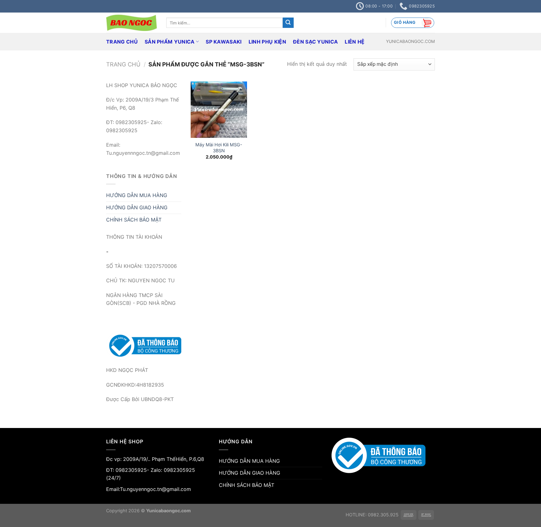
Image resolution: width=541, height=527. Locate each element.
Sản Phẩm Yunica (170, 42)
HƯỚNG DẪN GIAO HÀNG (136, 207)
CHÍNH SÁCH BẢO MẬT (134, 220)
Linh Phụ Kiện (267, 42)
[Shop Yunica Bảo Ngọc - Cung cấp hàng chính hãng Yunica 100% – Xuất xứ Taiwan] (131, 23)
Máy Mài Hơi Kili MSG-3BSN (218, 147)
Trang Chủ (122, 42)
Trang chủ (123, 64)
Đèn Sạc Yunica (315, 42)
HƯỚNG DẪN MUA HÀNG (136, 195)
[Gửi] (288, 23)
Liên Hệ (354, 42)
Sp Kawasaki (224, 42)
